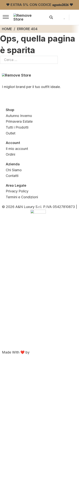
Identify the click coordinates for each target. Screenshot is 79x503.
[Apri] (6, 17)
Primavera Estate (19, 121)
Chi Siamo (14, 170)
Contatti (12, 176)
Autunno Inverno (19, 116)
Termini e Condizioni (22, 197)
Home (7, 29)
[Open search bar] (51, 17)
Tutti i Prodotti (17, 127)
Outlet (10, 133)
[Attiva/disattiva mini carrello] (75, 17)
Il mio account (17, 149)
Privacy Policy (17, 191)
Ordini (10, 154)
